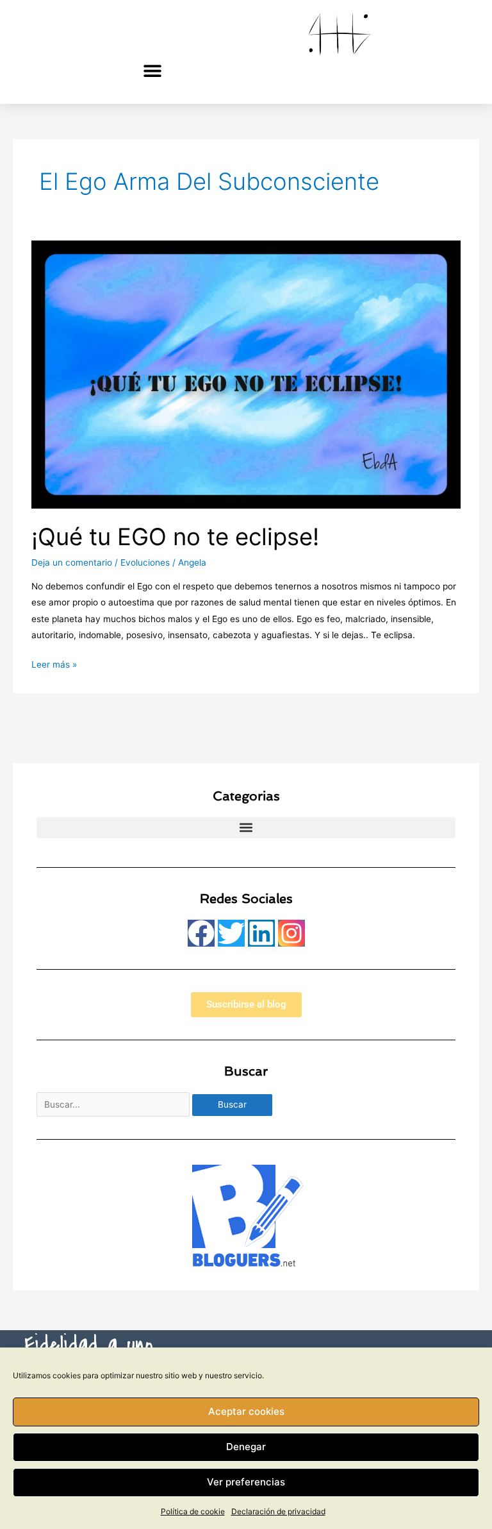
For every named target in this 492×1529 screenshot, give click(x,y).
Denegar (246, 1446)
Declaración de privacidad (278, 1511)
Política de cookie (193, 1511)
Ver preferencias (246, 1482)
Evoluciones (145, 562)
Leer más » (54, 663)
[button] (153, 70)
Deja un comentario (71, 562)
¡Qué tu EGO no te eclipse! (175, 537)
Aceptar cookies (246, 1411)
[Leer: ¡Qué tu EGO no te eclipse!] (245, 374)
